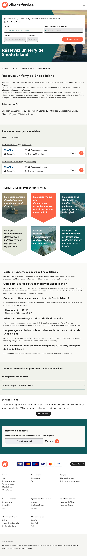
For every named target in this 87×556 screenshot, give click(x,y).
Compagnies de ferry (8, 481)
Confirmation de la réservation (70, 481)
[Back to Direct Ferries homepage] (18, 5)
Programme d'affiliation (67, 502)
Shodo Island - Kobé (9, 145)
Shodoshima (28, 68)
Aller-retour (10, 19)
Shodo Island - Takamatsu (12, 162)
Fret (32, 481)
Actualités (34, 502)
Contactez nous (7, 502)
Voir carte (15, 137)
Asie (15, 68)
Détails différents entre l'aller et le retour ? (45, 19)
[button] (43, 376)
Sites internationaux (37, 505)
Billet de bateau (7, 490)
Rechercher (72, 39)
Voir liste (5, 137)
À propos (34, 508)
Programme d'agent (66, 505)
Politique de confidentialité (10, 523)
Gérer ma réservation (67, 478)
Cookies (4, 520)
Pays (3, 478)
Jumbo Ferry (27, 145)
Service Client (6, 505)
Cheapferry (34, 520)
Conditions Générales (9, 526)
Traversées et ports (8, 484)
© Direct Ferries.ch (7, 541)
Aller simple (23, 19)
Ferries (33, 526)
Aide (3, 508)
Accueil (5, 68)
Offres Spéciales (7, 487)
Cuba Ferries (35, 523)
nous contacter (73, 545)
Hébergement (35, 478)
